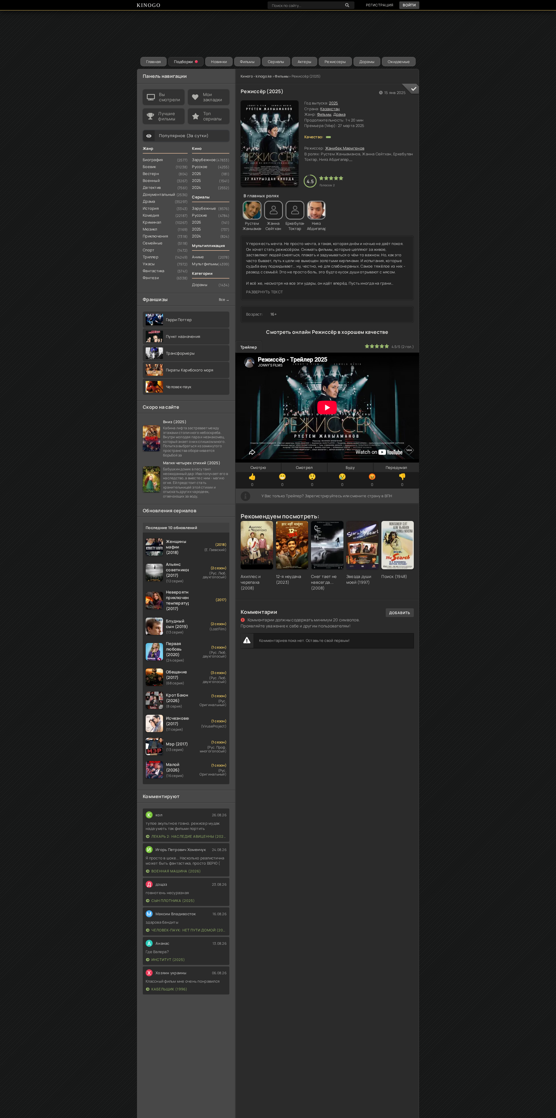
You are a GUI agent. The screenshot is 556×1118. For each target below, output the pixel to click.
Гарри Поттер (179, 319)
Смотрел (304, 467)
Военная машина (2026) (176, 871)
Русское (199, 166)
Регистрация (380, 5)
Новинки (219, 61)
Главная (153, 61)
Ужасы (149, 263)
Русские (199, 215)
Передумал (396, 467)
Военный (151, 180)
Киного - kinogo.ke (256, 76)
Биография (153, 159)
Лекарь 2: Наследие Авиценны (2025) (188, 836)
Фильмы (247, 61)
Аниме (198, 256)
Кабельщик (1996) (169, 989)
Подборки (183, 61)
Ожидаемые (399, 61)
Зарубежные (204, 208)
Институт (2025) (168, 959)
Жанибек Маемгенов (344, 148)
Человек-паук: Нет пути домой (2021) (188, 930)
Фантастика (153, 270)
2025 (333, 103)
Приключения (155, 236)
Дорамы (367, 61)
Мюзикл (150, 229)
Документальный (159, 194)
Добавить (399, 612)
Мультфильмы (205, 263)
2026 (196, 173)
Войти (409, 5)
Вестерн (151, 173)
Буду (350, 467)
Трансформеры (180, 353)
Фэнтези (151, 277)
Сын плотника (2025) (173, 900)
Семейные (152, 243)
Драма (339, 114)
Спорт (148, 250)
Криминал (152, 222)
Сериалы (276, 61)
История (151, 208)
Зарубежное (204, 159)
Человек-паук (178, 386)
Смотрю (258, 467)
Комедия (151, 215)
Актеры (305, 61)
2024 (196, 187)
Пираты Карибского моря (189, 370)
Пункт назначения (183, 336)
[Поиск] (347, 5)
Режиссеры (335, 61)
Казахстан (330, 108)
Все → (224, 299)
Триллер (150, 256)
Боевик (149, 166)
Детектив (152, 187)
